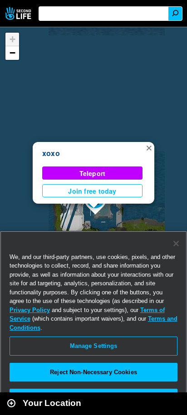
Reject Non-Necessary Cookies (93, 372)
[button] (148, 147)
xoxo (51, 153)
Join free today (92, 190)
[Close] (176, 244)
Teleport (92, 173)
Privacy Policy (30, 310)
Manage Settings (94, 345)
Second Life (19, 13)
